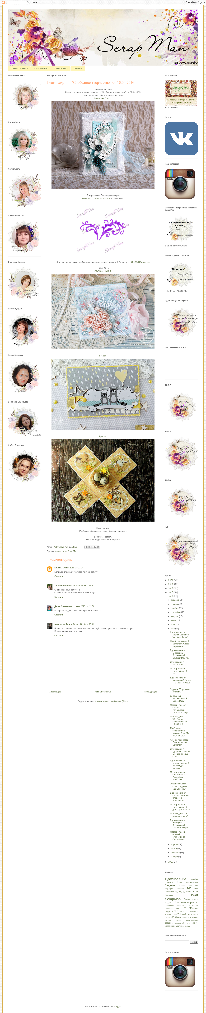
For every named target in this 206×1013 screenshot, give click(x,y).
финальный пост (182, 923)
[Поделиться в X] (91, 547)
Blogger (117, 1006)
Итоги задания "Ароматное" (177, 663)
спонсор (168, 920)
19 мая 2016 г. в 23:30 (83, 585)
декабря (175, 600)
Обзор (187, 899)
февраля (175, 852)
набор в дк (192, 891)
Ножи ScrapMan (41, 68)
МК (189, 888)
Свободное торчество (174, 905)
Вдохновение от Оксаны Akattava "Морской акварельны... (179, 797)
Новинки (169, 895)
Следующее (55, 692)
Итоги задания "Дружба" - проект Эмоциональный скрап (180, 753)
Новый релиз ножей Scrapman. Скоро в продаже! (179, 643)
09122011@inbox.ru (140, 262)
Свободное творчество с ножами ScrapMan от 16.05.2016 (180, 732)
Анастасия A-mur (63, 624)
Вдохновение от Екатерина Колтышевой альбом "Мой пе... (180, 654)
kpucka (57, 568)
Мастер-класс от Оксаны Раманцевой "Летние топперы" (180, 709)
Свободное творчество (186, 902)
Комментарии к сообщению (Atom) (111, 701)
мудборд (182, 892)
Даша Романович (63, 606)
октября (175, 608)
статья (178, 920)
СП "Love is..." (180, 911)
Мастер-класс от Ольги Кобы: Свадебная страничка (178, 776)
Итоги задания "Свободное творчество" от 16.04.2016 (178, 720)
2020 (170, 580)
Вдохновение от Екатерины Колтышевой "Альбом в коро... (180, 824)
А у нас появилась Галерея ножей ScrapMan (179, 742)
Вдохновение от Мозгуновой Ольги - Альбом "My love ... (180, 682)
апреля (174, 844)
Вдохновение (175, 879)
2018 (170, 588)
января (174, 856)
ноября (174, 604)
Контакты (78, 68)
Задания (170, 885)
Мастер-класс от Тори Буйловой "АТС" (178, 671)
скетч (178, 908)
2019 (170, 584)
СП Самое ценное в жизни (184, 917)
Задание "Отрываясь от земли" (180, 690)
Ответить (58, 576)
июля (174, 620)
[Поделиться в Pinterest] (97, 547)
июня (174, 624)
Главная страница (19, 68)
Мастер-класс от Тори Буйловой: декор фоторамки (180, 807)
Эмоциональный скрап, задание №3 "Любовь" (178, 786)
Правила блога (61, 68)
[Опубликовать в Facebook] (94, 547)
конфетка (180, 889)
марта (174, 848)
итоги (58, 551)
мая (173, 628)
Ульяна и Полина (63, 585)
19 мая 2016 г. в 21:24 (72, 568)
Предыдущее (150, 692)
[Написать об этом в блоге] (88, 547)
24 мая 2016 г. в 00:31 (83, 624)
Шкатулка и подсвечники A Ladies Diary (178, 698)
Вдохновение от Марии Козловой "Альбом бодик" (179, 634)
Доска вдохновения (187, 882)
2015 (170, 862)
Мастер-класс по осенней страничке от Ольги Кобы (178, 836)
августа (175, 616)
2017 (170, 592)
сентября (175, 612)
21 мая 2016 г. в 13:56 (83, 606)
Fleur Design (185, 926)
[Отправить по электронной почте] (85, 547)
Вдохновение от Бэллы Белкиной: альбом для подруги (180, 764)
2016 (170, 596)
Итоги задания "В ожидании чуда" (179, 814)
